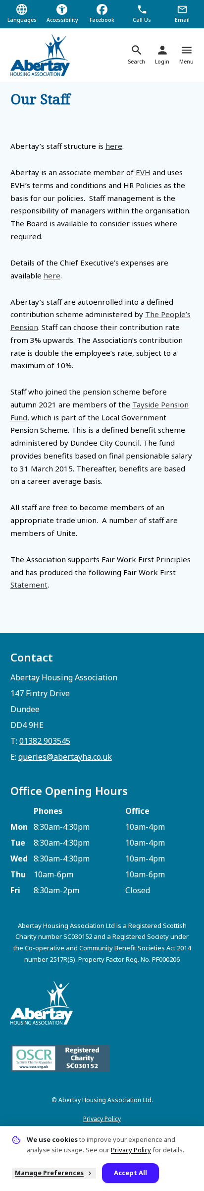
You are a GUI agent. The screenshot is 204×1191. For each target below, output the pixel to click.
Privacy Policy (102, 1119)
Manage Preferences (49, 1172)
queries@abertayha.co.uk (65, 756)
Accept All (130, 1172)
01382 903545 (44, 740)
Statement (29, 585)
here (113, 146)
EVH (143, 172)
